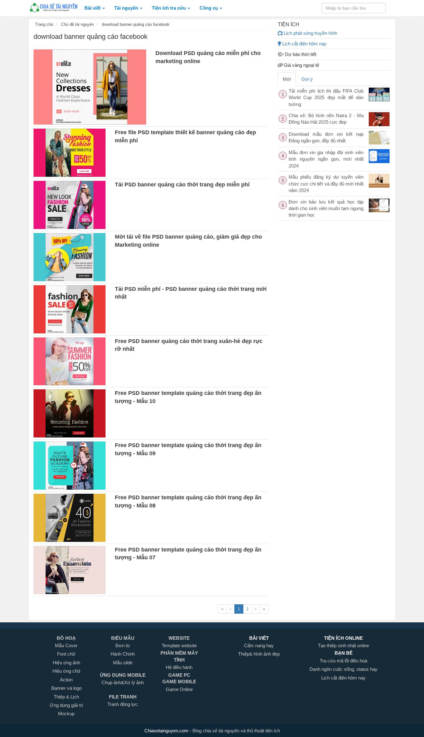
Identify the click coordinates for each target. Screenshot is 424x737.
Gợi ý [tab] (307, 79)
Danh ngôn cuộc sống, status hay (343, 669)
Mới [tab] (287, 79)
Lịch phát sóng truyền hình (309, 33)
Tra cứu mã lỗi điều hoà (343, 660)
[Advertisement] (334, 265)
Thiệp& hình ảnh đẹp (259, 654)
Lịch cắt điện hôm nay (304, 43)
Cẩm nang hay (259, 645)
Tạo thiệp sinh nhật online (343, 645)
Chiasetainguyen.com (167, 730)
